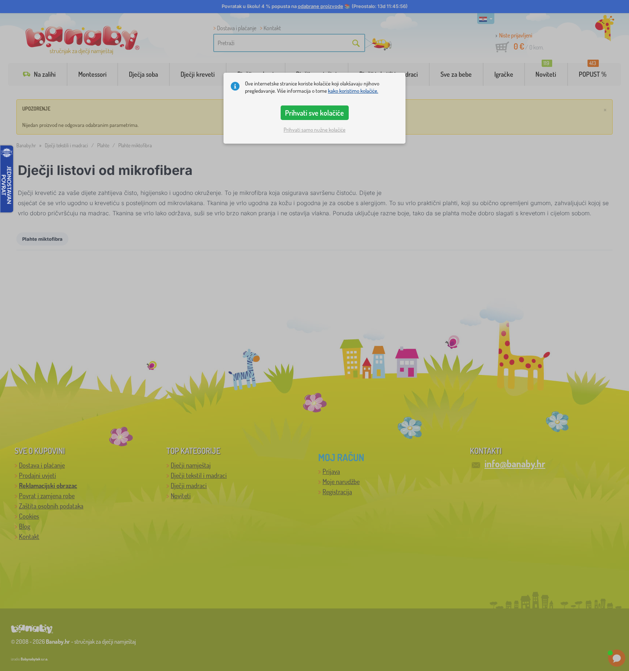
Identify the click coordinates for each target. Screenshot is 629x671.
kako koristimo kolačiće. (353, 90)
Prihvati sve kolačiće (314, 112)
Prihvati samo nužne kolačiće (314, 129)
